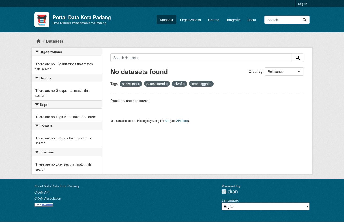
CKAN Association (47, 198)
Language (230, 200)
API (167, 121)
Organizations (190, 19)
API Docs (182, 121)
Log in (302, 3)
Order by (256, 71)
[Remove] (139, 84)
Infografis (233, 19)
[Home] (38, 41)
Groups (213, 19)
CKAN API (41, 192)
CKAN (230, 191)
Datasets (166, 19)
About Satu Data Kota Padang (56, 186)
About (251, 19)
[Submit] (304, 20)
